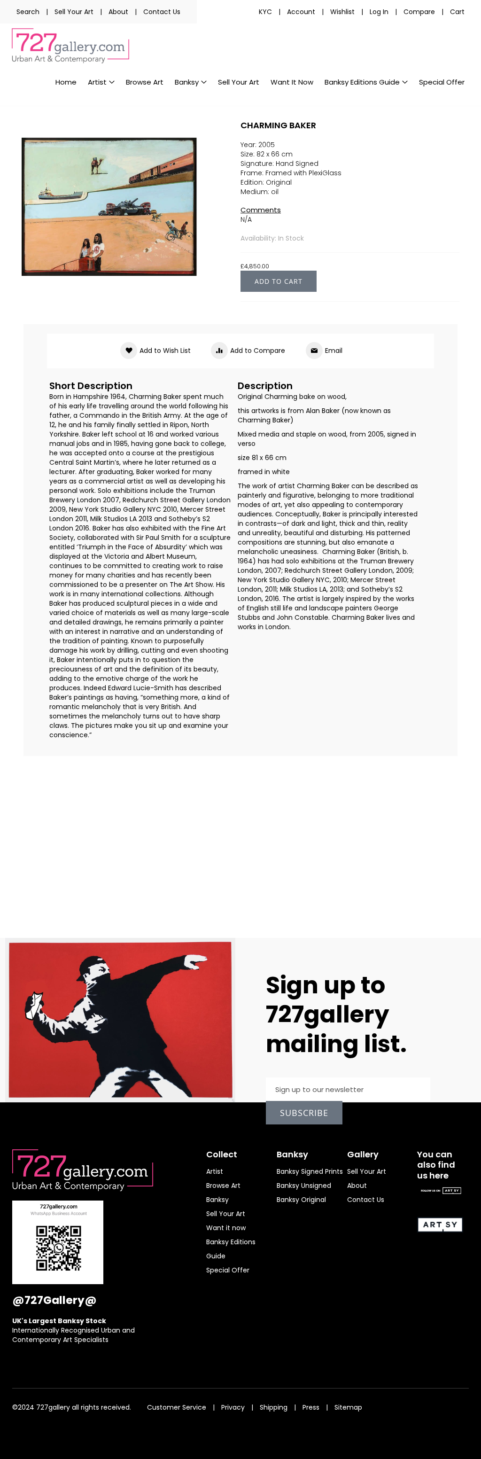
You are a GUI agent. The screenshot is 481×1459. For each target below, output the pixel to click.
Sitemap (348, 1407)
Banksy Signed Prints (310, 1171)
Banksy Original (301, 1199)
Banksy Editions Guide (231, 1249)
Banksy (217, 1199)
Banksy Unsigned (304, 1185)
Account (301, 11)
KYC (265, 11)
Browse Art (223, 1185)
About (118, 11)
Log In (379, 11)
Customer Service (176, 1407)
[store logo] (70, 45)
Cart (457, 11)
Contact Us (161, 11)
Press (311, 1407)
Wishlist (342, 11)
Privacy (233, 1407)
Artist (214, 1171)
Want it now (226, 1228)
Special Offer (227, 1270)
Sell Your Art (73, 11)
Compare (419, 11)
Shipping (273, 1407)
